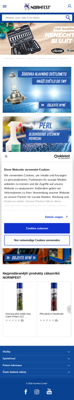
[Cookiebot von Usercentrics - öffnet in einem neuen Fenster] (54, 157)
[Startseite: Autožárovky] (37, 90)
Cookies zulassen (37, 228)
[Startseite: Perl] (37, 139)
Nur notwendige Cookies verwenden (37, 240)
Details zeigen (54, 216)
